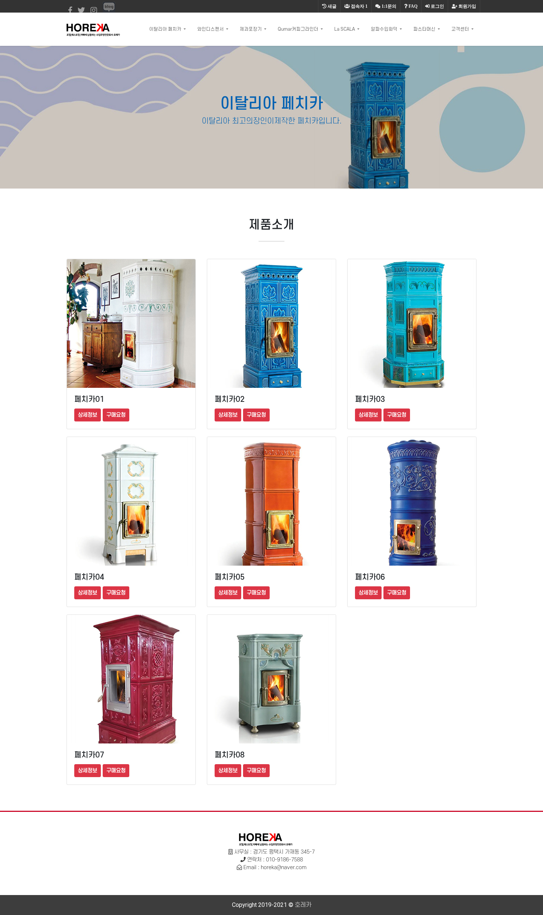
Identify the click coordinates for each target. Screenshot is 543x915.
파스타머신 (425, 29)
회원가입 (466, 6)
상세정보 (87, 415)
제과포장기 (251, 29)
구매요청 (116, 415)
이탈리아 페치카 (165, 29)
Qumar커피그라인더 (299, 29)
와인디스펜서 (211, 29)
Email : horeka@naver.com (275, 867)
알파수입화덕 (385, 29)
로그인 (437, 6)
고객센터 (460, 29)
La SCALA (345, 29)
